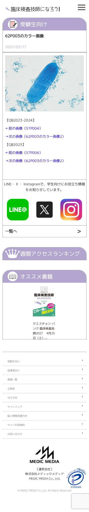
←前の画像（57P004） (24, 128)
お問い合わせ (14, 434)
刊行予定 (12, 397)
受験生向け (13, 361)
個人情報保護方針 (17, 416)
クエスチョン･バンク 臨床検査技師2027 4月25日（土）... (44, 331)
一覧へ (11, 231)
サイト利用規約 (16, 425)
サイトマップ (14, 406)
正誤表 (11, 388)
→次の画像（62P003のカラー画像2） (35, 136)
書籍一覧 (12, 379)
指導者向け (13, 370)
